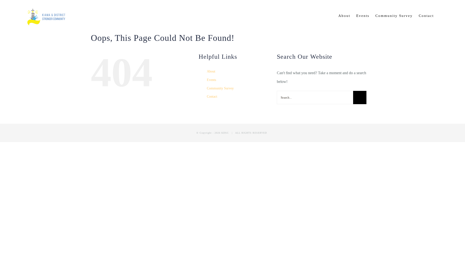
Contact (212, 96)
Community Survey (220, 88)
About (211, 71)
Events (211, 80)
